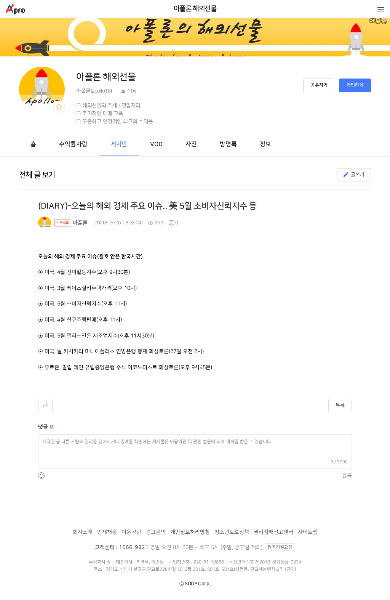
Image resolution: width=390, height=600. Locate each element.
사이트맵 (308, 532)
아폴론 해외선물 (195, 9)
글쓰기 (357, 174)
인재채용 (107, 532)
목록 (340, 405)
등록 (347, 475)
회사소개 (83, 532)
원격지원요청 (279, 547)
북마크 (59, 106)
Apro (15, 9)
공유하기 (319, 85)
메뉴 (381, 9)
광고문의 (156, 532)
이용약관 (131, 532)
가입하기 (355, 85)
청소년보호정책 (231, 532)
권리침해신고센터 (273, 532)
